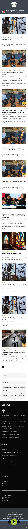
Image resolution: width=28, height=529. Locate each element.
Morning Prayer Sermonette (8, 251)
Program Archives (6, 458)
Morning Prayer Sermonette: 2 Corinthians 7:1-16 (13, 396)
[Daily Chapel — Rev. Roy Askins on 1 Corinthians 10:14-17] (14, 25)
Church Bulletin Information (8, 464)
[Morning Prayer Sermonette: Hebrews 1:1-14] (14, 241)
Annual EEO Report (6, 495)
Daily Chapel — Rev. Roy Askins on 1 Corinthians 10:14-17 (12, 39)
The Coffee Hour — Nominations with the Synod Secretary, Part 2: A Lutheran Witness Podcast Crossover (14, 352)
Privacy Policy (5, 500)
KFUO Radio (4, 42)
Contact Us (4, 449)
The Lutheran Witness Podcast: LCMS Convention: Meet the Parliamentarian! (13, 149)
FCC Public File (5, 497)
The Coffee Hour (5, 108)
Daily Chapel (4, 282)
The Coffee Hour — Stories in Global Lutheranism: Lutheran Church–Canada (13, 111)
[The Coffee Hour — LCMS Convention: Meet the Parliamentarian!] (14, 168)
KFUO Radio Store (6, 467)
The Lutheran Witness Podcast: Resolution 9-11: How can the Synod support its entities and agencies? (14, 215)
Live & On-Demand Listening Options (11, 452)
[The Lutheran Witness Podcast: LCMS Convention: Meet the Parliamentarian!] (14, 135)
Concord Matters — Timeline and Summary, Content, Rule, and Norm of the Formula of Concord (14, 389)
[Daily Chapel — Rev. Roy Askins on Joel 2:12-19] (14, 272)
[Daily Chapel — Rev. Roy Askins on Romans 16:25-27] (14, 305)
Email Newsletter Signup (8, 461)
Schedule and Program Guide (9, 455)
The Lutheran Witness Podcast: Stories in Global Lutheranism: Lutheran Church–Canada (13, 72)
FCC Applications (6, 499)
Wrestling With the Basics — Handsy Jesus (13, 393)
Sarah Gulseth (5, 114)
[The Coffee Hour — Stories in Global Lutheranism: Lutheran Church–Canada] (14, 98)
